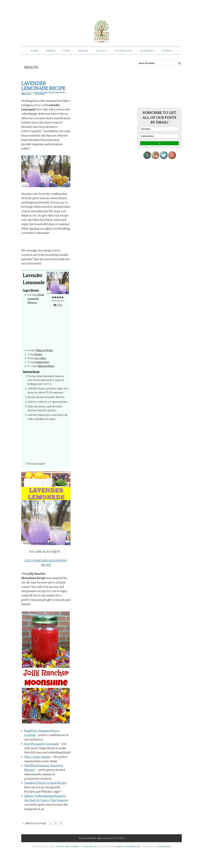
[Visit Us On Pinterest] (172, 161)
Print (59, 304)
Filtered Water (44, 350)
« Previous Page (34, 823)
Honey (38, 354)
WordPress (164, 846)
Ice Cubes (40, 358)
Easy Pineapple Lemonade (41, 744)
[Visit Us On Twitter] (163, 161)
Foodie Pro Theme (67, 846)
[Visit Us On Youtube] (155, 161)
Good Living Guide (101, 31)
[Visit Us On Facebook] (147, 161)
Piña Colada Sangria (37, 757)
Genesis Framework (127, 846)
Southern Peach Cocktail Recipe (45, 783)
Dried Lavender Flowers (35, 298)
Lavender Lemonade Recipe (43, 86)
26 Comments (40, 94)
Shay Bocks (90, 846)
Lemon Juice (41, 362)
